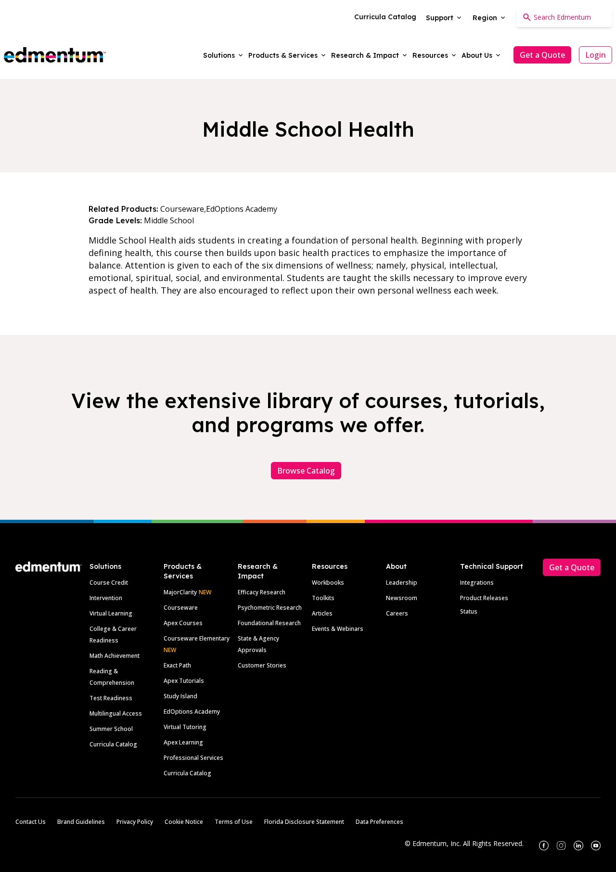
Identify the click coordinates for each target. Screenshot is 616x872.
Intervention (106, 598)
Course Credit (109, 582)
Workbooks (328, 582)
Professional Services (193, 758)
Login (595, 55)
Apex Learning (183, 742)
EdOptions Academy (192, 711)
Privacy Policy (134, 822)
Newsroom (401, 598)
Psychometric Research (270, 607)
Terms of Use (234, 822)
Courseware (181, 607)
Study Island (180, 696)
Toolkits (323, 598)
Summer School (111, 729)
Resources (329, 566)
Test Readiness (111, 698)
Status (468, 611)
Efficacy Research (261, 592)
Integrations (477, 582)
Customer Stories (262, 665)
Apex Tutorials (184, 681)
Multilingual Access (116, 713)
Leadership (401, 582)
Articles (322, 613)
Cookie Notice (184, 822)
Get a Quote (542, 55)
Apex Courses (183, 623)
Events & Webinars (337, 629)
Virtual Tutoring (185, 727)
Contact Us (30, 822)
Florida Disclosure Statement (304, 822)
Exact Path (177, 665)
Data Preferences (379, 822)
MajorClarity (180, 592)
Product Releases (484, 598)
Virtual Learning (111, 613)
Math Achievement (115, 656)
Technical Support (491, 566)
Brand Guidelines (81, 822)
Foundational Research (269, 623)
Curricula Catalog (113, 744)
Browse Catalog (306, 470)
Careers (397, 613)
